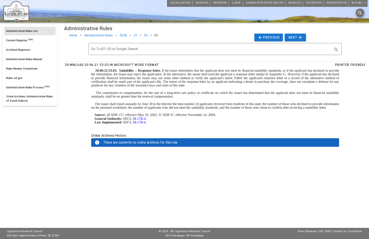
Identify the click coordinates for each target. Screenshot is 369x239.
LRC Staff (325, 231)
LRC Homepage (174, 235)
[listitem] (30, 31)
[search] (336, 50)
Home (73, 35)
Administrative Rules (98, 35)
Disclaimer (355, 231)
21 (135, 35)
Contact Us (340, 231)
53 (146, 35)
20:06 (123, 35)
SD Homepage (195, 235)
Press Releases (307, 231)
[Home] (16, 21)
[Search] (360, 13)
